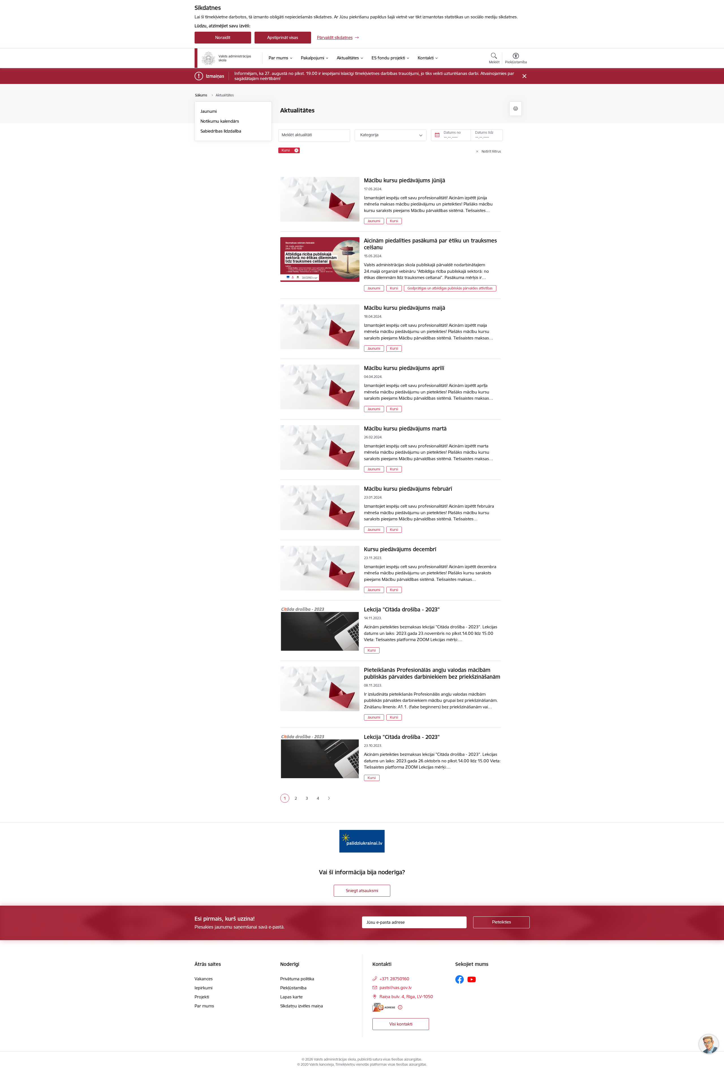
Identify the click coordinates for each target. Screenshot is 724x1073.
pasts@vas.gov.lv (395, 987)
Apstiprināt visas (282, 37)
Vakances (204, 978)
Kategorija (369, 134)
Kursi (394, 221)
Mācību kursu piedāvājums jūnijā (404, 180)
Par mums (204, 1006)
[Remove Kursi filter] (296, 150)
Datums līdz (484, 132)
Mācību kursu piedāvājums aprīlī (404, 368)
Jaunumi (209, 111)
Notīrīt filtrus (491, 151)
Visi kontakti (400, 1024)
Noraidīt (222, 37)
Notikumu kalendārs (220, 121)
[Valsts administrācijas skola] (226, 58)
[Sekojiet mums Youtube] (471, 979)
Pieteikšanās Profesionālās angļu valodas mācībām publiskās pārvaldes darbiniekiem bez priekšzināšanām (432, 673)
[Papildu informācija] (400, 1007)
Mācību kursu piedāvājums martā (405, 428)
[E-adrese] (383, 1007)
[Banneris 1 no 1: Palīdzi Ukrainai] (362, 840)
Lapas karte (291, 997)
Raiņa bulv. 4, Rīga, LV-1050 (406, 996)
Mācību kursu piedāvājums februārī (408, 488)
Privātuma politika (297, 978)
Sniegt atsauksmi (362, 890)
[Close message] (524, 76)
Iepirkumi (203, 987)
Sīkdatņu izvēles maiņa (301, 1006)
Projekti (202, 997)
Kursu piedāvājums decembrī (400, 549)
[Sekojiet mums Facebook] (459, 979)
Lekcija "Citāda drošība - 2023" (402, 609)
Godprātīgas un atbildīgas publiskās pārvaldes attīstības (450, 288)
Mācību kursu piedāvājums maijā (404, 307)
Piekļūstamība (293, 987)
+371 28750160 (394, 978)
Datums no (452, 132)
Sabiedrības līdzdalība (221, 131)
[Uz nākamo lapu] (328, 798)
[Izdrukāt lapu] (516, 109)
